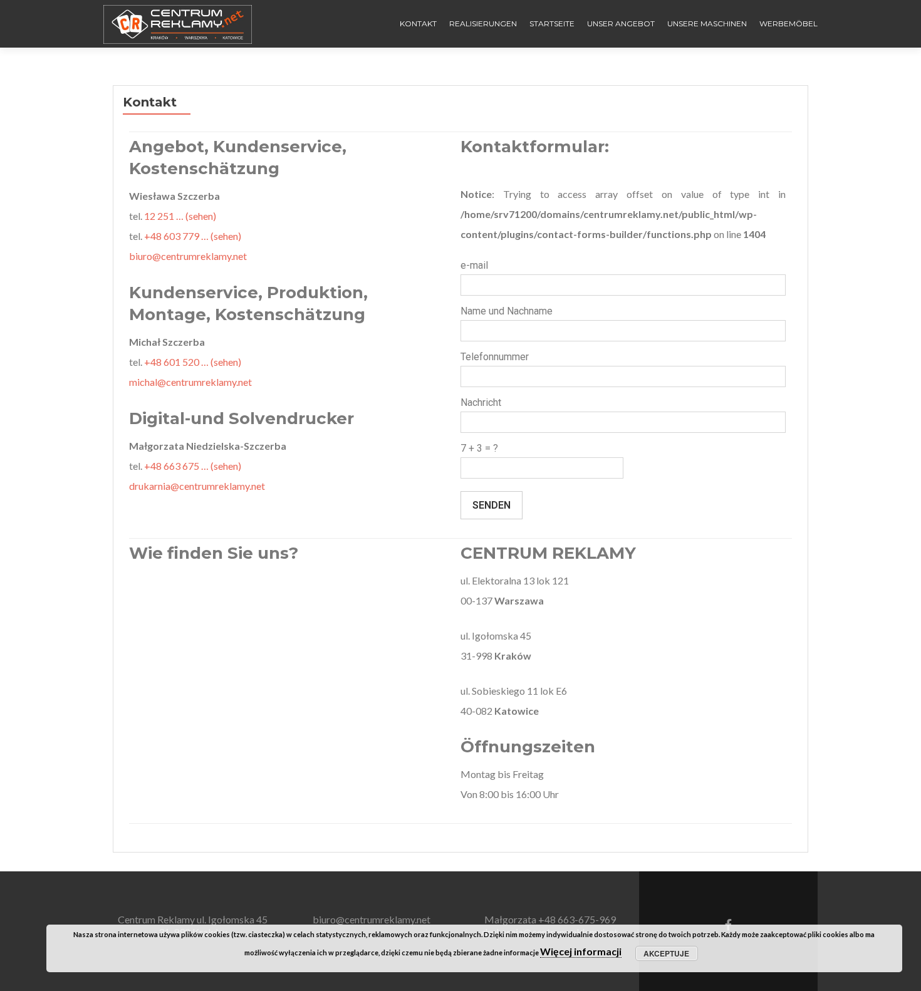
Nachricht (480, 402)
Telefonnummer (494, 357)
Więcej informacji (581, 951)
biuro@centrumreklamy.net (188, 256)
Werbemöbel (788, 23)
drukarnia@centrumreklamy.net (197, 486)
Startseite (552, 23)
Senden (491, 505)
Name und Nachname (506, 311)
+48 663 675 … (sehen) (192, 466)
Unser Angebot (621, 23)
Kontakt (418, 23)
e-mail (474, 265)
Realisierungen (483, 23)
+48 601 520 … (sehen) (192, 362)
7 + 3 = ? (479, 448)
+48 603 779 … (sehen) (192, 236)
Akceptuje (666, 953)
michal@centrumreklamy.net (190, 382)
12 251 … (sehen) (180, 216)
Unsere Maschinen (707, 23)
